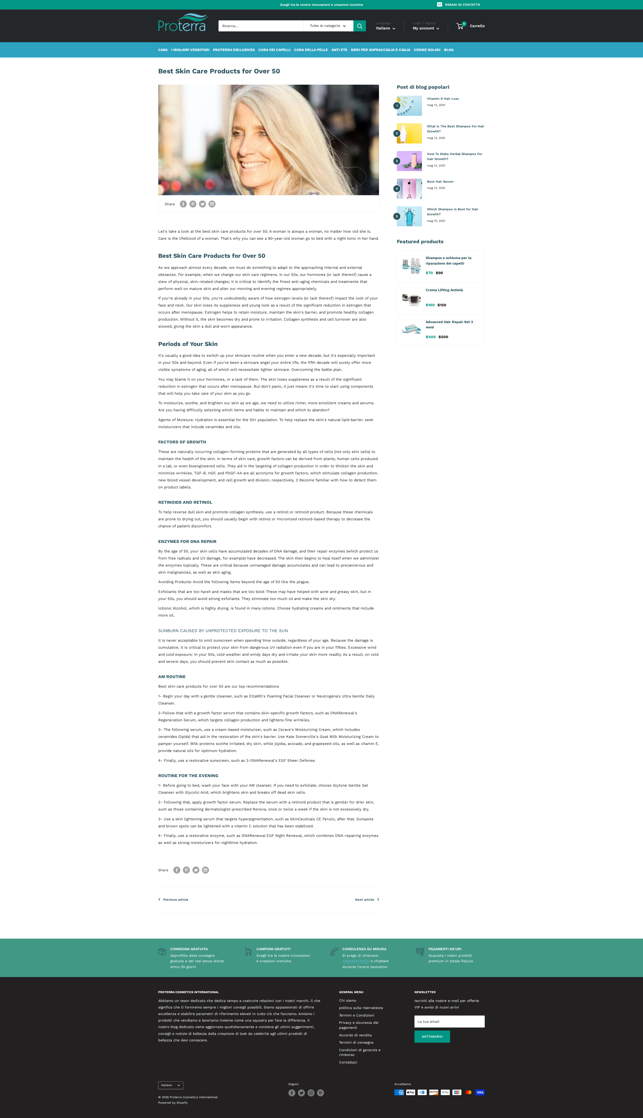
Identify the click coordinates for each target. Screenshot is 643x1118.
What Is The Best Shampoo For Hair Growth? (455, 128)
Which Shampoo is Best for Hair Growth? (452, 211)
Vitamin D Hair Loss (443, 98)
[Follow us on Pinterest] (320, 1092)
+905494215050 (355, 961)
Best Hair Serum (440, 181)
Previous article (175, 899)
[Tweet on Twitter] (202, 204)
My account (424, 28)
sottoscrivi (432, 1036)
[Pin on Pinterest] (192, 204)
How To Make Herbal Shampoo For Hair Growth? (454, 156)
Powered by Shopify (173, 1102)
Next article (364, 899)
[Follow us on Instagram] (310, 1092)
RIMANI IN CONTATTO (462, 5)
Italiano (166, 1085)
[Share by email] (212, 204)
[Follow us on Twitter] (301, 1092)
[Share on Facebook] (183, 204)
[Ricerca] (359, 25)
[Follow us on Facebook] (291, 1092)
